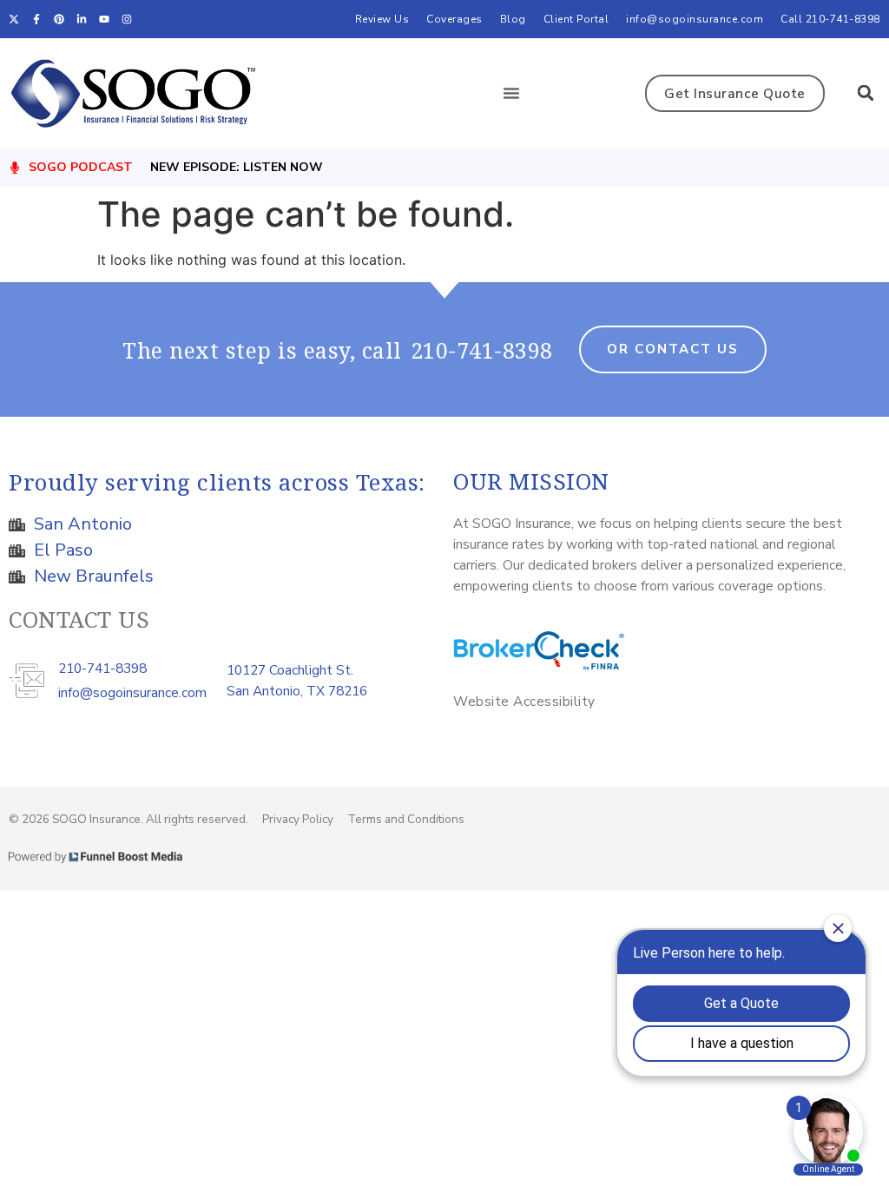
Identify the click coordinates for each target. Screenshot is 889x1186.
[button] (511, 93)
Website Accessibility (524, 701)
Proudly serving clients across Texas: (217, 481)
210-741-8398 (482, 350)
